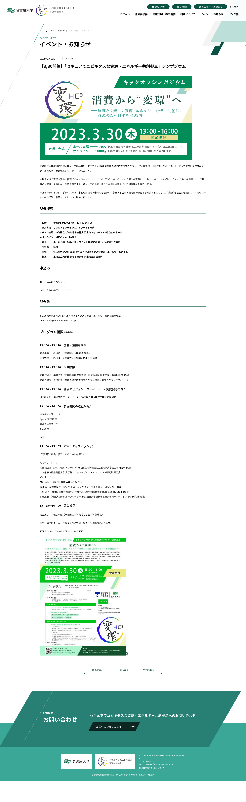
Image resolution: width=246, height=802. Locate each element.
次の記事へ (148, 670)
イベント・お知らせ (212, 14)
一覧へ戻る (123, 670)
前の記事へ (97, 670)
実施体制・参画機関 (164, 14)
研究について (188, 14)
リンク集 (233, 14)
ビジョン (125, 14)
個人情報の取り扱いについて (150, 768)
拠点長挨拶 (141, 14)
